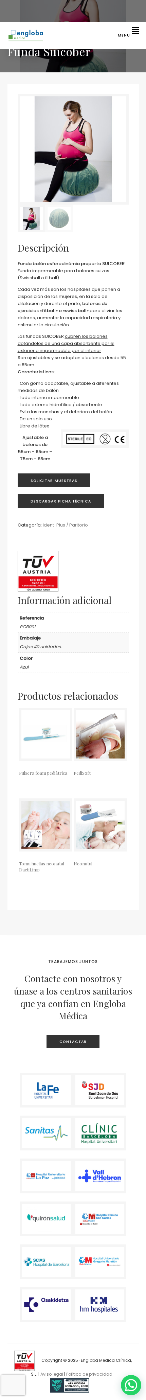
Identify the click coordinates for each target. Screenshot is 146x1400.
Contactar (73, 1041)
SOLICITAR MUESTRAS (54, 480)
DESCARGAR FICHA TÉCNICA (61, 501)
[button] (131, 1385)
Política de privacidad (89, 1374)
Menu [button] (124, 35)
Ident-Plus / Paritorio (65, 525)
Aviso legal (51, 1374)
